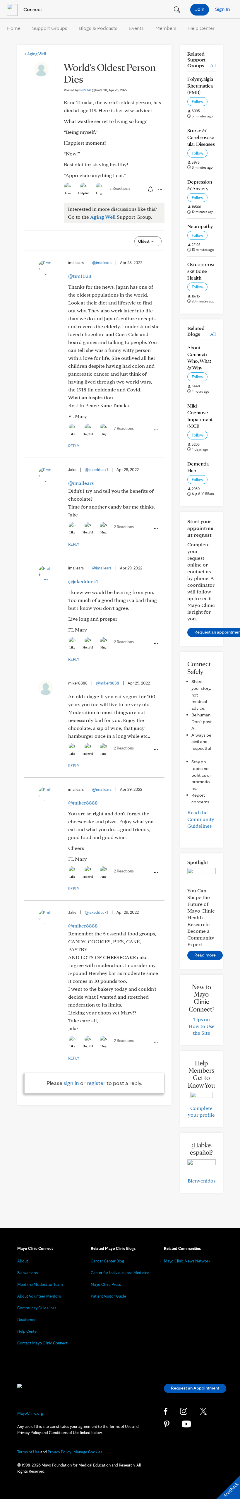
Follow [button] (197, 101)
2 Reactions (124, 526)
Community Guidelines (36, 1307)
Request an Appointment (195, 1388)
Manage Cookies (87, 1452)
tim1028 (93, 90)
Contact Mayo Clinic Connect (42, 1343)
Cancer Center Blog (107, 1261)
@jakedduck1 (96, 469)
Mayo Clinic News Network (187, 1261)
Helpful (83, 193)
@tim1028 (79, 276)
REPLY (73, 446)
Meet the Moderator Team (40, 1284)
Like (68, 193)
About (22, 1261)
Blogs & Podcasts (98, 28)
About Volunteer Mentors (39, 1296)
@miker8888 (107, 683)
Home (13, 28)
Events (136, 28)
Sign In (222, 9)
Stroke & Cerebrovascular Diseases (201, 137)
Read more (205, 955)
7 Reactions (124, 428)
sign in (71, 1082)
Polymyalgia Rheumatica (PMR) (200, 85)
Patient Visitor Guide (108, 1296)
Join (199, 9)
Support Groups (49, 28)
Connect (32, 9)
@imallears (102, 262)
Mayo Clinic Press (106, 1284)
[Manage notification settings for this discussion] (150, 189)
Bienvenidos (201, 1181)
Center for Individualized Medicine (120, 1272)
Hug (99, 193)
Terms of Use (28, 1452)
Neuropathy (200, 226)
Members (165, 28)
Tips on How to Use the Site (201, 1026)
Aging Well (35, 54)
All (213, 65)
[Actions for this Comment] (155, 430)
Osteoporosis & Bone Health (200, 271)
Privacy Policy (59, 1452)
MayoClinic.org (30, 1413)
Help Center (201, 28)
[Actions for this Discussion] (159, 189)
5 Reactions (119, 188)
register (96, 1082)
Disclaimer (26, 1319)
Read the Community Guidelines (200, 819)
